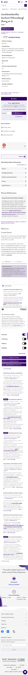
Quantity (4, 113)
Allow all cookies (14, 357)
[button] (25, 5)
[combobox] (12, 5)
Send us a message (14, 584)
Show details (22, 353)
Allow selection (14, 361)
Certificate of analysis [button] (9, 131)
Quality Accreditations (10, 665)
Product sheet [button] (7, 127)
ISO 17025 (18, 667)
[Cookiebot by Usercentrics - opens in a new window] (20, 309)
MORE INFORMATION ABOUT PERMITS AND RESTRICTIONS (13, 222)
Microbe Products (23, 9)
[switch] (24, 339)
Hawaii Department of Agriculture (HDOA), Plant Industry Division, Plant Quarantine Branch (14, 212)
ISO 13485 (9, 667)
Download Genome (8, 29)
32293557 (9, 255)
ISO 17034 (14, 669)
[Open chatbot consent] (25, 672)
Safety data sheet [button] (8, 135)
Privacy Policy (16, 325)
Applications (5, 9)
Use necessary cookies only (14, 364)
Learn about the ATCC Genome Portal (12, 33)
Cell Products (13, 9)
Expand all (23, 164)
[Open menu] (2, 2)
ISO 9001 (22, 665)
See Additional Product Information (10, 93)
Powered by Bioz (5, 561)
